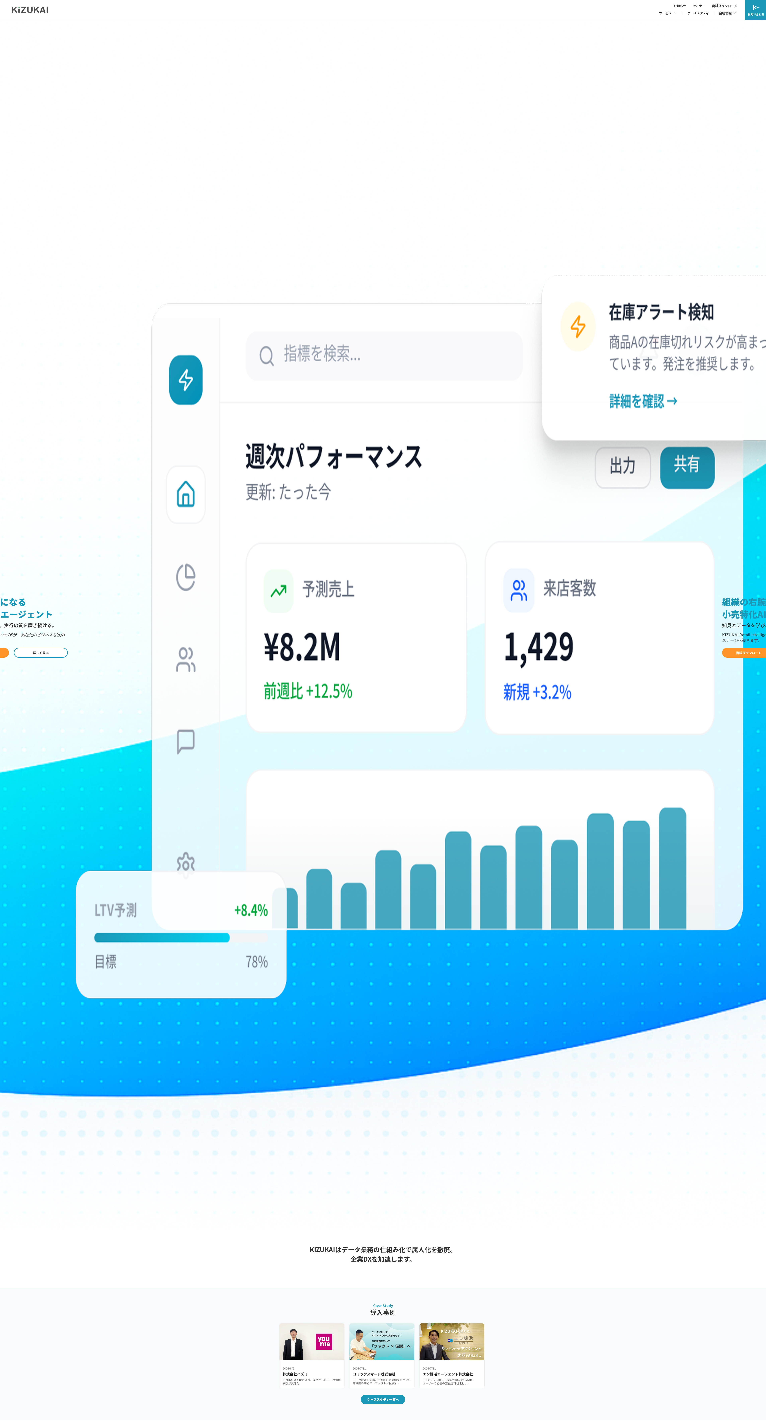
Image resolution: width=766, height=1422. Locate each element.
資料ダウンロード (724, 5)
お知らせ (679, 5)
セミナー (699, 5)
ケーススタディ (698, 13)
